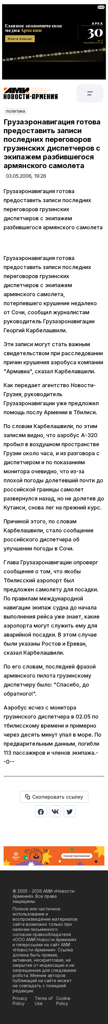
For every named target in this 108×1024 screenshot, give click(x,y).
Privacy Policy (20, 1001)
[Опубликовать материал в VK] (55, 811)
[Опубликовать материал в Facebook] (41, 811)
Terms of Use (43, 1001)
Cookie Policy (63, 1001)
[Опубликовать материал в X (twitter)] (69, 811)
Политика (15, 111)
